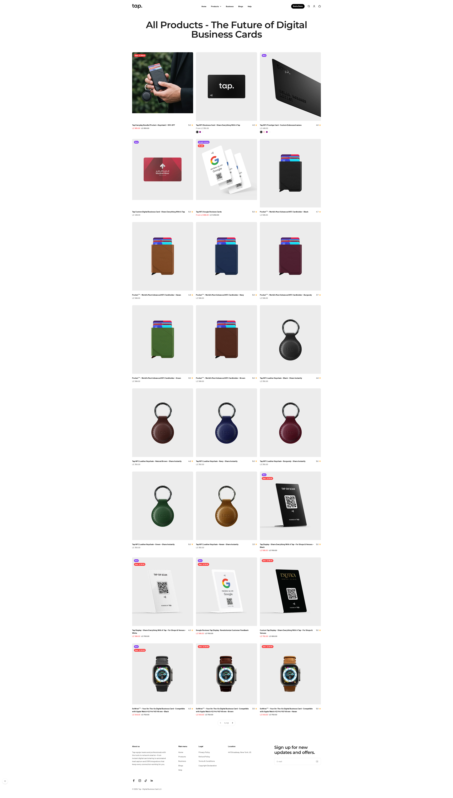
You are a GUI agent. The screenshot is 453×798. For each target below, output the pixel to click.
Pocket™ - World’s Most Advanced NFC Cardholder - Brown (220, 378)
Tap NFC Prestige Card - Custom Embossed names (281, 125)
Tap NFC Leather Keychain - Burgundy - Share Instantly (282, 461)
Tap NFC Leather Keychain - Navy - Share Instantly (216, 461)
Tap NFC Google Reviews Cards (209, 212)
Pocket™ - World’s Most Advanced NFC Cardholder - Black (284, 212)
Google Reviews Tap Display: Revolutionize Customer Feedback (222, 630)
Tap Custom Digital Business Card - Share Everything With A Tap (158, 212)
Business (230, 6)
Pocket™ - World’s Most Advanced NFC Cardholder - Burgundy (286, 295)
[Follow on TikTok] (145, 780)
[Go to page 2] (232, 723)
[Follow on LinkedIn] (151, 780)
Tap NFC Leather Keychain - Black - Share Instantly (281, 378)
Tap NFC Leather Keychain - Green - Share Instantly (153, 544)
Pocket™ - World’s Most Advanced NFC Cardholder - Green (156, 378)
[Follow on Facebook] (133, 780)
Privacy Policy (204, 752)
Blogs (240, 6)
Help (250, 6)
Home (203, 6)
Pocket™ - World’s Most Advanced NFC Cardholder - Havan (156, 295)
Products (215, 6)
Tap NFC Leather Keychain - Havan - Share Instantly (217, 544)
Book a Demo (298, 6)
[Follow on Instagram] (139, 780)
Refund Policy (204, 756)
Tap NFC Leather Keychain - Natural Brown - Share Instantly (157, 461)
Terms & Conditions (207, 761)
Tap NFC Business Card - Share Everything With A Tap (218, 125)
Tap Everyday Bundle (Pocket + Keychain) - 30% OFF (153, 125)
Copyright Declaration (208, 765)
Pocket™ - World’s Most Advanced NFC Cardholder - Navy (220, 295)
